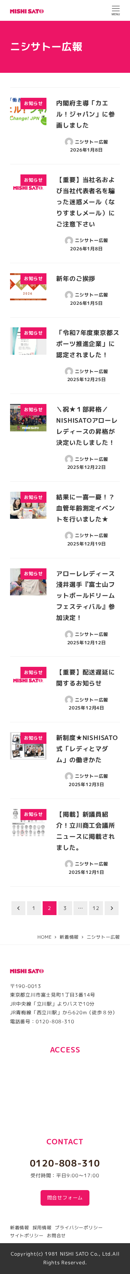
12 (96, 908)
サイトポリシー (27, 1235)
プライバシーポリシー (79, 1227)
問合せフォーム (65, 1197)
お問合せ (56, 1235)
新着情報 (19, 1227)
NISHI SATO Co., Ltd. (86, 1253)
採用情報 (42, 1227)
